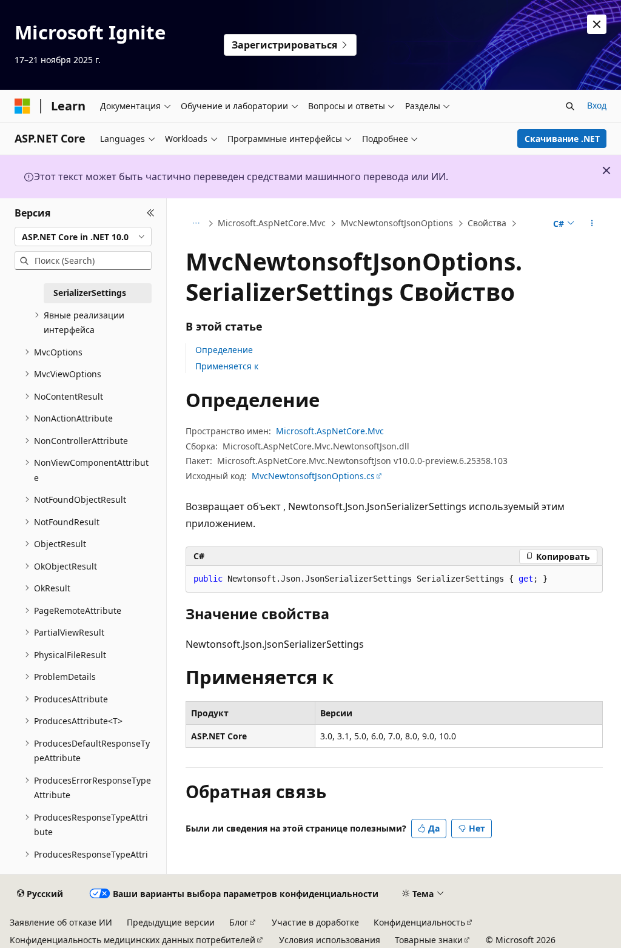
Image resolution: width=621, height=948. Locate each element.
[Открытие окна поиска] (570, 106)
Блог (238, 922)
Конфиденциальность (419, 922)
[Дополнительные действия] (591, 224)
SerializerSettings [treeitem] (89, 292)
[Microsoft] (22, 106)
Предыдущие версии (171, 922)
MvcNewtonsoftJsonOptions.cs (313, 476)
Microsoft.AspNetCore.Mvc (272, 223)
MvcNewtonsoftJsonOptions (397, 223)
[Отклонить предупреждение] (596, 24)
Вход (596, 105)
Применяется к (226, 366)
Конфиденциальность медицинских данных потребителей (132, 940)
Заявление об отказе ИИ (61, 922)
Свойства (487, 223)
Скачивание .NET (562, 138)
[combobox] (83, 236)
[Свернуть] (150, 213)
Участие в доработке (315, 922)
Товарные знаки (429, 940)
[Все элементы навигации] (196, 224)
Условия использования (329, 940)
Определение (224, 349)
